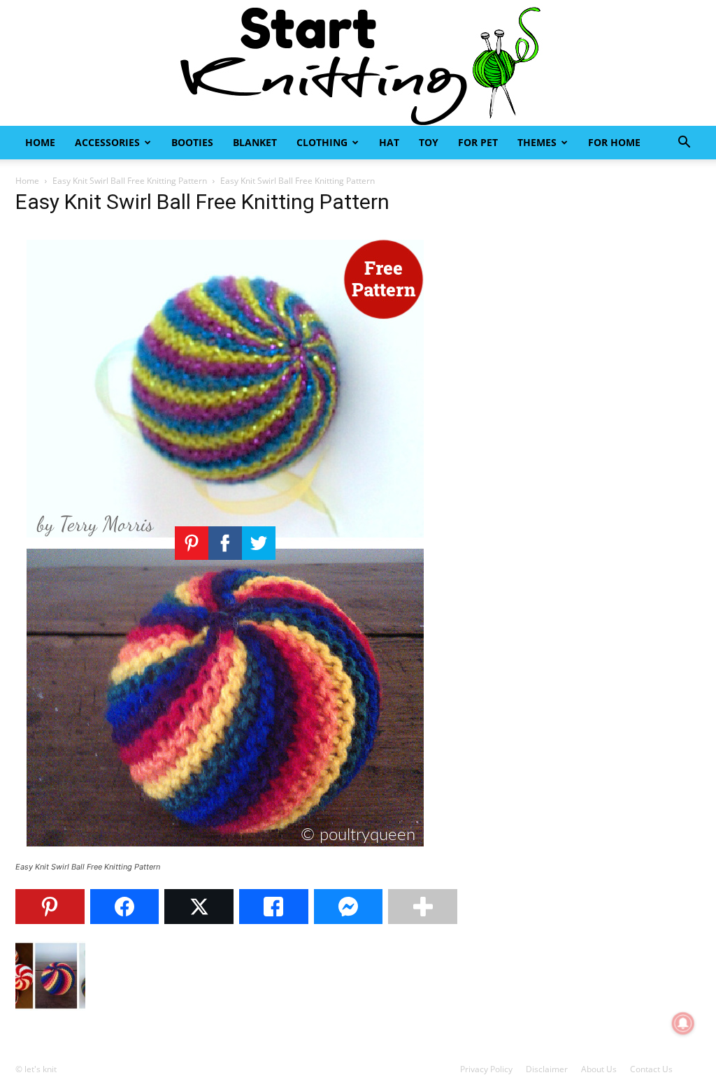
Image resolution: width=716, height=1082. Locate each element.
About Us (599, 1069)
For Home (614, 142)
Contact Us (651, 1069)
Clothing (322, 142)
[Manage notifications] (683, 1023)
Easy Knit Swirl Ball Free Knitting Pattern (129, 181)
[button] (684, 143)
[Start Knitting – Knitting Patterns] (358, 63)
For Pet (478, 142)
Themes (537, 142)
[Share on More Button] (422, 906)
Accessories (107, 142)
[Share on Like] (273, 906)
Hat (389, 142)
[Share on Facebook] (124, 906)
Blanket (255, 142)
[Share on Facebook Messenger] (348, 906)
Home (40, 142)
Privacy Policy (486, 1069)
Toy (428, 142)
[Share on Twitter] (199, 906)
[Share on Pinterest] (50, 906)
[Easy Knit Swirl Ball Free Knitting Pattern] (225, 854)
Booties (192, 142)
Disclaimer (547, 1069)
